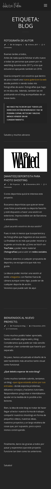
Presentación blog (19, 326)
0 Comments (12, 329)
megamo (15, 276)
